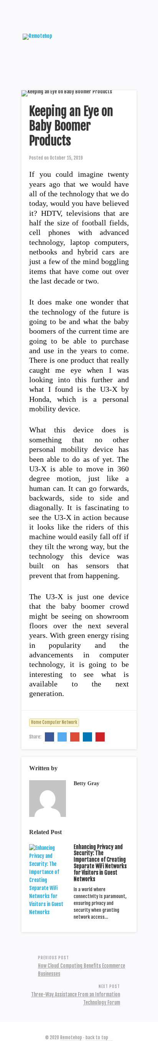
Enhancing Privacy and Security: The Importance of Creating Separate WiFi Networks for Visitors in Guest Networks (100, 863)
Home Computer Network (54, 722)
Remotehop (71, 1037)
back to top (97, 1037)
